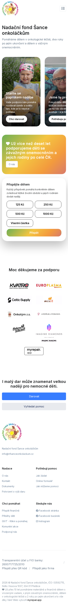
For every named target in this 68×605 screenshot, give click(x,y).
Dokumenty (8, 486)
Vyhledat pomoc (34, 406)
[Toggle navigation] (63, 8)
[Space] (12, 432)
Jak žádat (41, 475)
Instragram (44, 521)
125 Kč (20, 204)
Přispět (34, 232)
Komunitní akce (10, 526)
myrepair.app (34, 600)
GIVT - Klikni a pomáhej (14, 521)
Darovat (34, 396)
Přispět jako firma (43, 568)
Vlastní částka (20, 223)
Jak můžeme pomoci (47, 486)
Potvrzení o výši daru (13, 491)
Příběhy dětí (8, 515)
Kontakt (6, 481)
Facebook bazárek (49, 515)
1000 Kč (48, 213)
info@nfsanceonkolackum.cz (18, 453)
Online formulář (44, 481)
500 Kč (20, 213)
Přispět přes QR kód (14, 568)
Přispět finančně (10, 510)
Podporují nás (9, 531)
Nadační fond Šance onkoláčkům (20, 448)
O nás (12, 164)
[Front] (10, 8)
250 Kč (48, 204)
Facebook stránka (48, 510)
